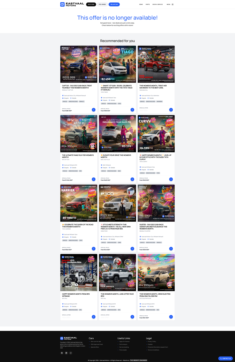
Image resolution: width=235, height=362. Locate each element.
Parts (148, 4)
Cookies (150, 344)
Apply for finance (124, 341)
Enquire (66, 98)
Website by (135, 360)
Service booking (124, 347)
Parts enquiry (123, 344)
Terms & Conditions (153, 350)
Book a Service (158, 4)
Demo (141, 4)
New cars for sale (96, 341)
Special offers (95, 347)
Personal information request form (158, 347)
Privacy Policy (152, 341)
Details (74, 98)
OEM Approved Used (97, 344)
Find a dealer (123, 350)
